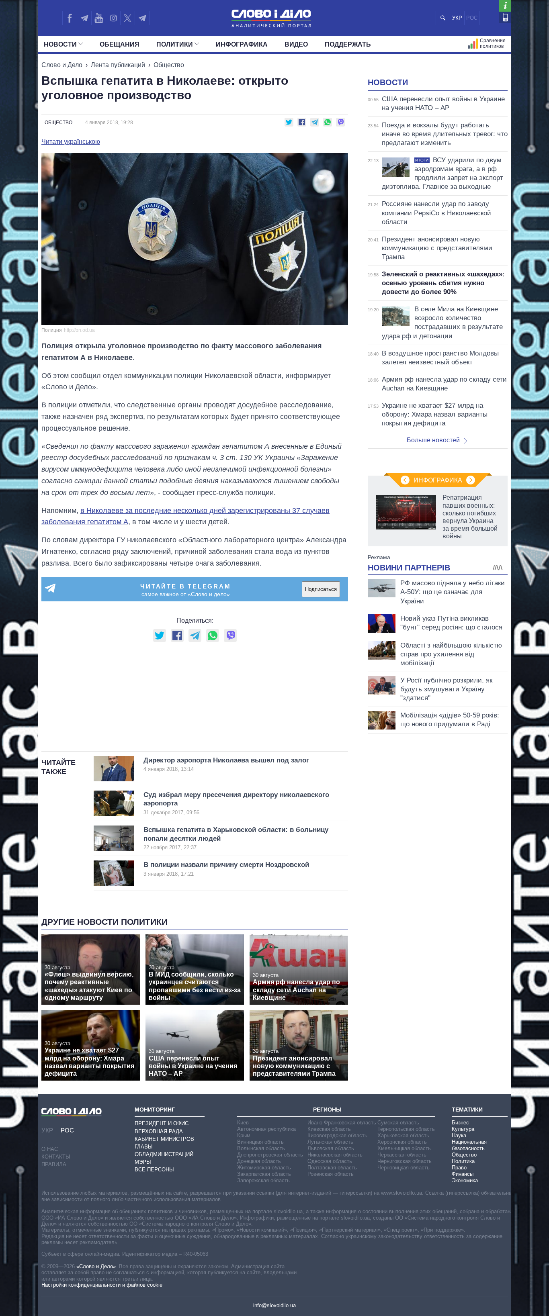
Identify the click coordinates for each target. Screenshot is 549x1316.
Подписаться (321, 589)
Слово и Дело (61, 64)
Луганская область (330, 1142)
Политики (174, 44)
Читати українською (70, 142)
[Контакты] (505, 17)
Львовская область (330, 1148)
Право (459, 1168)
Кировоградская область (337, 1135)
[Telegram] (84, 18)
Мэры (143, 1162)
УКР (457, 18)
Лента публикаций (118, 64)
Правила (53, 1164)
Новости (60, 44)
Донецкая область (259, 1161)
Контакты (55, 1157)
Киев (243, 1123)
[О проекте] (505, 6)
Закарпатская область (264, 1174)
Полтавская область (332, 1168)
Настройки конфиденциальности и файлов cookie (101, 1285)
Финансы (462, 1174)
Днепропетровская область (270, 1155)
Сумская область (398, 1123)
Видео (296, 44)
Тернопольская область (406, 1129)
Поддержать (348, 44)
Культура (463, 1129)
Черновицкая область (403, 1168)
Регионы (327, 1109)
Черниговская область (404, 1161)
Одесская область (329, 1161)
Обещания (119, 44)
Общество (169, 64)
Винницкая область (260, 1142)
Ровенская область (330, 1174)
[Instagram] (113, 18)
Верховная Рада (159, 1131)
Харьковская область (403, 1135)
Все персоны (154, 1170)
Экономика (465, 1180)
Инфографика (242, 44)
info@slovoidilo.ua (274, 1305)
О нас (49, 1149)
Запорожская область (263, 1180)
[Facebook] (69, 18)
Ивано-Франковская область (341, 1123)
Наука (459, 1135)
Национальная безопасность (469, 1145)
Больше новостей (433, 440)
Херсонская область (402, 1142)
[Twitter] (127, 18)
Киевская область (329, 1129)
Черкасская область (401, 1155)
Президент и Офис (161, 1123)
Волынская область (261, 1148)
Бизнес (460, 1123)
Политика (463, 1161)
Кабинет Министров (164, 1139)
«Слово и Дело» (96, 1266)
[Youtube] (98, 18)
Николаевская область (335, 1155)
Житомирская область (264, 1168)
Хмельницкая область (404, 1148)
